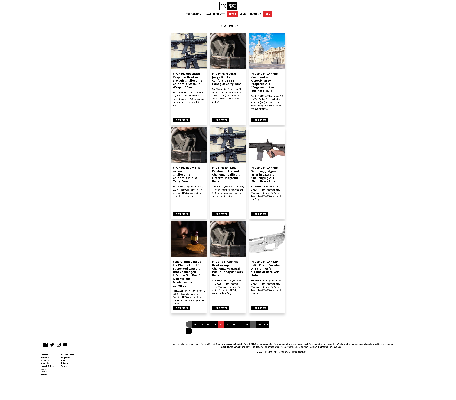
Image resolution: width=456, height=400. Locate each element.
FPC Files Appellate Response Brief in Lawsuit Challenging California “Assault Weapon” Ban (187, 80)
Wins (243, 14)
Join (267, 14)
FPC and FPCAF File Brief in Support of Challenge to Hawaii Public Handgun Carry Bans (227, 268)
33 (240, 324)
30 (221, 324)
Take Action (193, 14)
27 (201, 324)
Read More (181, 119)
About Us (255, 14)
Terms (64, 366)
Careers (44, 355)
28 (208, 324)
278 (259, 324)
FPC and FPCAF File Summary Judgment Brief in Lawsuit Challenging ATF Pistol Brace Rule (265, 174)
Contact (64, 360)
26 (195, 324)
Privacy (64, 363)
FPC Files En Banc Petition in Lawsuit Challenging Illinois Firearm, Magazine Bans (226, 174)
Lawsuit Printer (215, 14)
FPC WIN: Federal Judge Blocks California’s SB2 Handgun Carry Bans (226, 79)
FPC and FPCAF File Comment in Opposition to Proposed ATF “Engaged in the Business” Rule (264, 82)
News (232, 14)
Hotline (44, 375)
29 (214, 324)
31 (227, 324)
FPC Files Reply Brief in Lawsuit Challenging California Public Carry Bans (187, 174)
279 (266, 324)
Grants (44, 372)
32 (234, 324)
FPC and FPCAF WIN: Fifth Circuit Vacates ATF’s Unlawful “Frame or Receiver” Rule (265, 268)
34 (246, 324)
